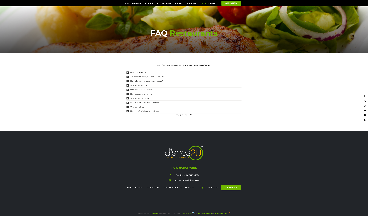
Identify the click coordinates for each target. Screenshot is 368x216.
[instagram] (365, 105)
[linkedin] (365, 110)
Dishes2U (155, 213)
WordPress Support (204, 213)
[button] (184, 72)
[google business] (365, 115)
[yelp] (365, 120)
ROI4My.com (187, 213)
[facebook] (365, 96)
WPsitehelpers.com (221, 213)
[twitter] (365, 101)
